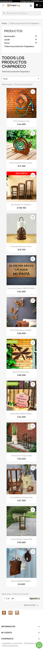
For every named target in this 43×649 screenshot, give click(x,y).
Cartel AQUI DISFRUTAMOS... (21, 414)
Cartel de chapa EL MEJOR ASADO (21, 288)
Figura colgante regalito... (21, 581)
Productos (13, 31)
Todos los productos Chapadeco (19, 46)
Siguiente (35, 598)
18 (12, 598)
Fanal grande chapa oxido (21, 539)
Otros (7, 43)
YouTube (10, 613)
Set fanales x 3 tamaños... (21, 204)
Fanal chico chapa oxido (21, 455)
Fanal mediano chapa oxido (21, 497)
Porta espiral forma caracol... (21, 163)
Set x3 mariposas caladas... (21, 330)
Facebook (4, 613)
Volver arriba (31, 605)
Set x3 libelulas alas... (21, 372)
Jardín (7, 39)
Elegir (21, 78)
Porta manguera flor (21, 121)
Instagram (17, 613)
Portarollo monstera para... (21, 246)
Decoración (9, 36)
